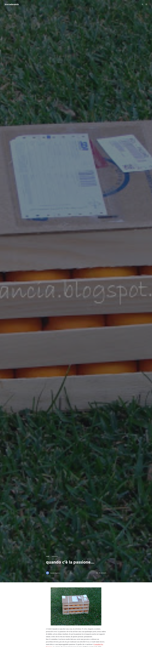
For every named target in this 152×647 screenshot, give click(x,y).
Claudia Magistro (55, 573)
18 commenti (102, 573)
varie (47, 556)
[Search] (143, 4)
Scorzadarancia (12, 4)
